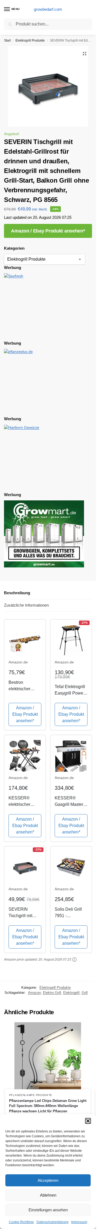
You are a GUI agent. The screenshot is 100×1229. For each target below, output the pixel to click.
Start (7, 40)
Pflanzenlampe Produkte (30, 1095)
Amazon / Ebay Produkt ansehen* (48, 231)
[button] (88, 1121)
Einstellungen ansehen (48, 1210)
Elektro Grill (52, 993)
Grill (85, 993)
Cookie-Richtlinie (21, 1222)
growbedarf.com (48, 9)
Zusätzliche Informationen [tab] (26, 605)
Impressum (79, 1222)
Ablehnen (48, 1195)
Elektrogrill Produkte (30, 40)
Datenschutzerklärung (53, 1222)
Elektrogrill (71, 993)
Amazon (34, 993)
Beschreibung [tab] (17, 592)
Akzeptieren (48, 1180)
